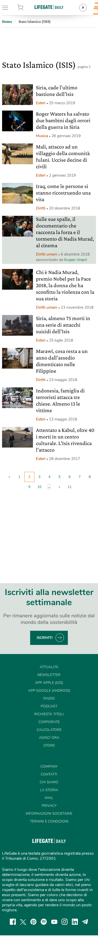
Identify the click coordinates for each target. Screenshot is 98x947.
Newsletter (49, 674)
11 (70, 487)
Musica (42, 135)
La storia (49, 790)
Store (27, 7)
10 (39, 487)
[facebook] (13, 922)
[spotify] (44, 922)
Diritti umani (46, 254)
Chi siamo (49, 782)
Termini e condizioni (49, 821)
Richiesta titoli (49, 714)
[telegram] (85, 922)
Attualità (49, 667)
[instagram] (65, 922)
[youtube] (54, 922)
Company (49, 766)
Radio (49, 698)
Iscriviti (45, 637)
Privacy (49, 805)
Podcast (49, 706)
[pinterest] (33, 922)
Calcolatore (49, 729)
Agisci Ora (49, 737)
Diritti (40, 208)
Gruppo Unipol (75, 259)
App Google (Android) (49, 690)
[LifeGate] (49, 7)
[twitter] (23, 922)
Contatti (49, 774)
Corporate (49, 722)
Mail (49, 797)
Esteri (40, 103)
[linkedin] (75, 922)
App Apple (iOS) (49, 682)
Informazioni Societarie (49, 813)
